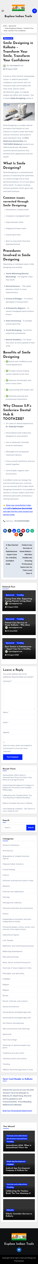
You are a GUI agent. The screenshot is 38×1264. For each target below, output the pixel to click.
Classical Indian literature (13, 864)
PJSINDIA (6, 979)
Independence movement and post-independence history (17, 920)
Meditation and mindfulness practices (18, 946)
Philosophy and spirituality (13, 974)
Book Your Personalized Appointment (17, 1111)
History (5, 914)
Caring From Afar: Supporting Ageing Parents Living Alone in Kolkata (18, 601)
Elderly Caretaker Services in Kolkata (17, 803)
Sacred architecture (11, 1007)
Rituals (5, 996)
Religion (6, 985)
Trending (20, 595)
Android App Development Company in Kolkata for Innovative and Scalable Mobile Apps (18, 787)
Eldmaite (6, 886)
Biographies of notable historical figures (16, 857)
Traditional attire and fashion (15, 1059)
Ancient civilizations (11, 845)
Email (5, 722)
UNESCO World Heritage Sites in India (18, 1070)
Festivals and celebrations (13, 892)
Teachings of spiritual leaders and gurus (16, 1046)
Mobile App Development (12, 951)
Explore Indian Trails (18, 16)
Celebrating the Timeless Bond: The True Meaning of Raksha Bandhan (18, 1193)
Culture (6, 875)
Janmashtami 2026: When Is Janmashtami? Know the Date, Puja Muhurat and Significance (17, 777)
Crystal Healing (9, 870)
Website (6, 732)
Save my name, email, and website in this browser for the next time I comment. (17, 748)
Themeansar (19, 1261)
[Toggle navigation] (2, 11)
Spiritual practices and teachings (16, 1029)
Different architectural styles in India (18, 881)
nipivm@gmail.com (16, 65)
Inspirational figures (11, 935)
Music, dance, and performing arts (17, 962)
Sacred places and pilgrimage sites (17, 1012)
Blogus (31, 1258)
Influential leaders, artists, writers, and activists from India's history (18, 928)
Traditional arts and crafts (13, 1053)
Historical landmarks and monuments (18, 908)
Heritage (6, 897)
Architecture (8, 851)
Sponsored (8, 38)
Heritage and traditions (12, 903)
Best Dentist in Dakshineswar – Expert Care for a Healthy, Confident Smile (18, 649)
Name (6, 712)
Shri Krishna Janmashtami (13, 1023)
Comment (7, 681)
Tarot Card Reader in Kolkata (17, 1079)
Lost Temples (8, 940)
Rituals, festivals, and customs (15, 1001)
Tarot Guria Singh (10, 1040)
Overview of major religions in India (17, 968)
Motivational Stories (11, 957)
